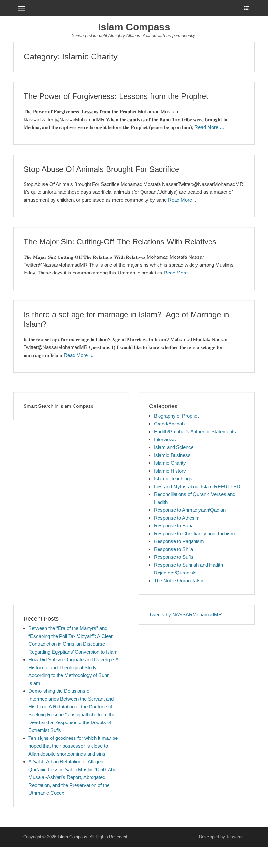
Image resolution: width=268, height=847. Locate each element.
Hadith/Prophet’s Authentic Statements (195, 431)
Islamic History (170, 470)
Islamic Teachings (173, 478)
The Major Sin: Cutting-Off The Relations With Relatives (120, 241)
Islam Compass (134, 27)
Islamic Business (172, 455)
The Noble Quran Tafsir (178, 580)
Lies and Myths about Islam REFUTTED (197, 486)
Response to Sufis (173, 557)
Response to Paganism (179, 541)
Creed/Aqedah (169, 423)
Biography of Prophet (176, 416)
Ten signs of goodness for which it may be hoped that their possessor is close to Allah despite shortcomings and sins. (73, 745)
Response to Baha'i (174, 525)
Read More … (209, 127)
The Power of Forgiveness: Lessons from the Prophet (116, 96)
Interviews (165, 439)
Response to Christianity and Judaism (194, 533)
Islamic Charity (170, 463)
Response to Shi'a (173, 549)
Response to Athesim (177, 518)
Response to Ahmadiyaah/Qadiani (190, 510)
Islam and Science (173, 447)
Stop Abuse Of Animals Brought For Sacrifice (101, 169)
